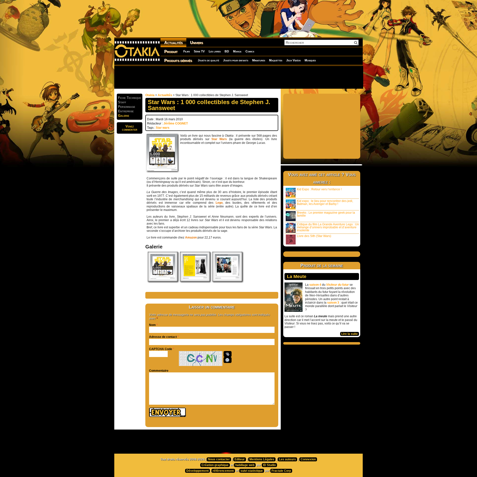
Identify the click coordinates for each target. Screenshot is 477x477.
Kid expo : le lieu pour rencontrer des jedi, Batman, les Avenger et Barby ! (325, 202)
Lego (219, 202)
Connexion (308, 459)
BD (227, 51)
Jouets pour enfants (235, 60)
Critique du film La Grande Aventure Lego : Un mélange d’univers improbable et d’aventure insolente (328, 227)
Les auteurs (287, 459)
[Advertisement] (238, 77)
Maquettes (275, 60)
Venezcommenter (129, 128)
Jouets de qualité (208, 60)
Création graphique (215, 465)
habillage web (244, 465)
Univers (196, 42)
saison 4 (315, 284)
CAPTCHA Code (160, 349)
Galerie (123, 115)
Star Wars (219, 139)
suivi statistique (251, 471)
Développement (197, 471)
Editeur (240, 459)
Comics (249, 51)
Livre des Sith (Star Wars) (314, 236)
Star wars (162, 127)
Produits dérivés (178, 60)
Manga (237, 51)
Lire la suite (349, 334)
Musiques (310, 60)
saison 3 (333, 302)
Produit (171, 51)
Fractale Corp (281, 471)
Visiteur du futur (337, 284)
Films (186, 51)
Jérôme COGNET (175, 123)
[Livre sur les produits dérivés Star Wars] (163, 280)
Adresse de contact (163, 337)
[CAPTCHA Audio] (228, 354)
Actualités (173, 42)
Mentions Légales (261, 459)
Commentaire (158, 370)
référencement (223, 471)
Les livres (215, 51)
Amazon (191, 237)
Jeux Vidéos (293, 60)
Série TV (199, 51)
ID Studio (269, 465)
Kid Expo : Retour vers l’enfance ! (319, 189)
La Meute (296, 276)
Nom (152, 325)
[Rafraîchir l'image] (228, 360)
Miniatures (258, 60)
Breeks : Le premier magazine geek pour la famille (326, 214)
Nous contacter (219, 459)
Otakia (150, 95)
